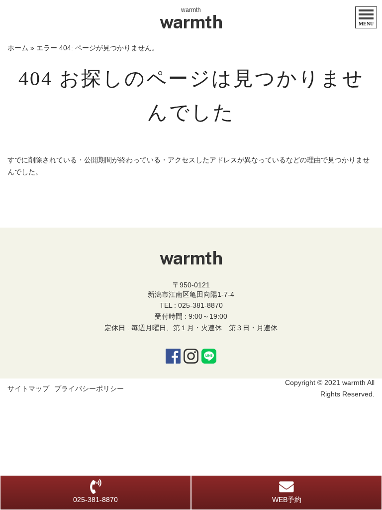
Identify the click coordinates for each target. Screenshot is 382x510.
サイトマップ (28, 388)
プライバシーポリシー (89, 388)
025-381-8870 (200, 305)
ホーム (17, 48)
